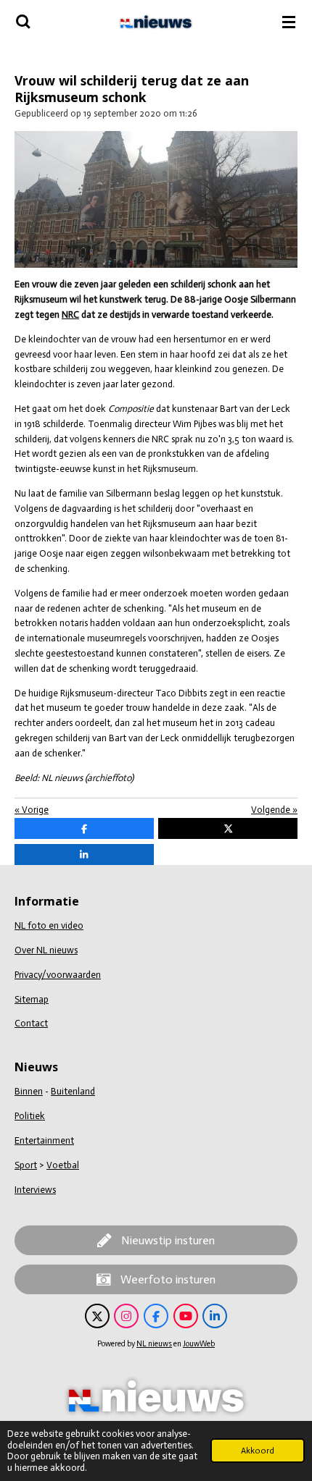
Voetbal (62, 1165)
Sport (26, 1165)
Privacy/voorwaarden (58, 974)
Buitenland (73, 1091)
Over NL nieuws (46, 950)
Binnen (29, 1091)
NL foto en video (49, 925)
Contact (31, 1023)
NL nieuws (154, 1344)
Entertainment (44, 1140)
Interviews (35, 1189)
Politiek (30, 1115)
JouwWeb (199, 1344)
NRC (70, 314)
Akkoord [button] (257, 1451)
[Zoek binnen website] (23, 21)
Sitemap (32, 999)
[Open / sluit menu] (289, 21)
